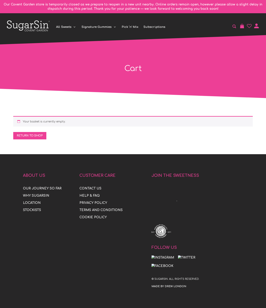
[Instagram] (162, 257)
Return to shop (30, 135)
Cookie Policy (93, 217)
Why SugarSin (36, 195)
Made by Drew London (168, 286)
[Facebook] (162, 266)
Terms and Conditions (101, 210)
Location (32, 203)
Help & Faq (89, 195)
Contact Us (90, 188)
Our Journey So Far (42, 188)
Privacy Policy (93, 203)
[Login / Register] (256, 26)
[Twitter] (186, 257)
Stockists (32, 210)
